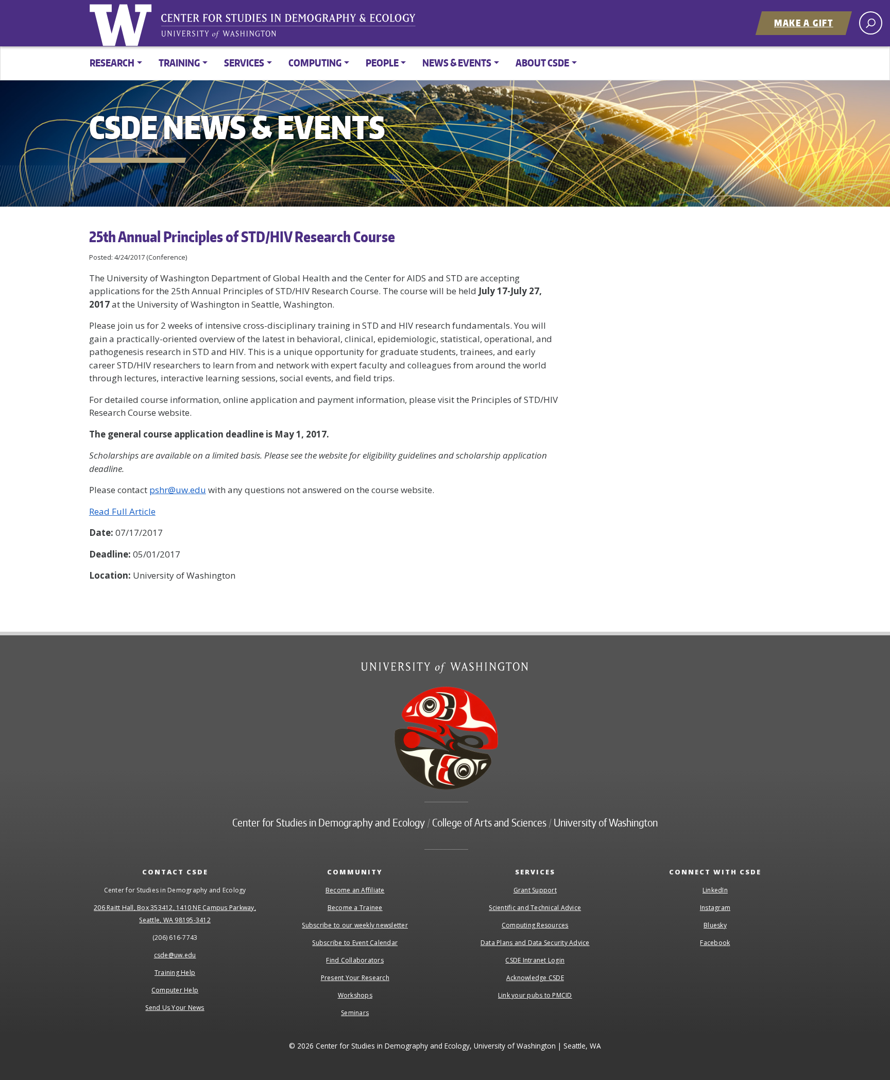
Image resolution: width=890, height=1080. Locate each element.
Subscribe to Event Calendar (355, 942)
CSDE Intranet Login (534, 960)
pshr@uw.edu (177, 490)
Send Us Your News (174, 1007)
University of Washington (122, 23)
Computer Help (174, 990)
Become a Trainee (355, 907)
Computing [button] (314, 62)
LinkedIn (715, 890)
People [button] (382, 62)
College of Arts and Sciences (489, 822)
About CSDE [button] (542, 62)
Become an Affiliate (355, 890)
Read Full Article (122, 511)
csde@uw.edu (175, 955)
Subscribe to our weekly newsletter (355, 925)
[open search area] (870, 23)
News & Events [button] (456, 62)
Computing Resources (535, 925)
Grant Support (535, 890)
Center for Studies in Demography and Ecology (295, 28)
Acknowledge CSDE (535, 977)
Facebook (715, 942)
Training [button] (179, 62)
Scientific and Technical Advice (535, 907)
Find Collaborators (355, 960)
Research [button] (112, 62)
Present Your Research (355, 977)
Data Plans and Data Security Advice (535, 942)
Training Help (175, 972)
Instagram (715, 907)
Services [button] (244, 62)
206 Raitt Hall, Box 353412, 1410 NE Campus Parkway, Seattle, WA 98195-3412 (175, 913)
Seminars (355, 1012)
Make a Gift (803, 22)
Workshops (355, 995)
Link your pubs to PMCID (535, 995)
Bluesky (715, 925)
